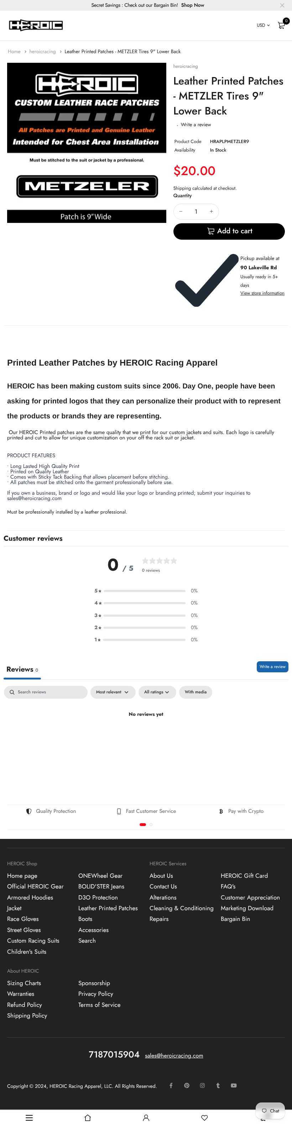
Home (15, 51)
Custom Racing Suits (33, 941)
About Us (161, 876)
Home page (22, 876)
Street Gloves (24, 930)
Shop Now (192, 5)
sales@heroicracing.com (174, 1056)
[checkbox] (195, 692)
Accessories (93, 930)
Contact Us (163, 886)
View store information (262, 293)
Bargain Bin (235, 919)
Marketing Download (247, 908)
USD (261, 25)
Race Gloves (23, 919)
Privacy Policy (95, 994)
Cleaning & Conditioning (182, 908)
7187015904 (114, 1054)
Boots (85, 919)
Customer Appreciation (250, 897)
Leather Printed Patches (108, 908)
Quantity (182, 195)
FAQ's (228, 886)
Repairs (159, 919)
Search (87, 941)
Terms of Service (99, 1005)
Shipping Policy (27, 1016)
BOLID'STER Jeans (101, 886)
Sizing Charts (24, 983)
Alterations (163, 897)
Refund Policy (24, 1005)
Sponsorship (94, 983)
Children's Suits (26, 952)
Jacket (14, 908)
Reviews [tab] (22, 669)
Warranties (20, 994)
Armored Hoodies (30, 897)
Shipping (182, 188)
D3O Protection (98, 897)
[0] (281, 25)
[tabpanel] (146, 739)
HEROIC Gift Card (244, 876)
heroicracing (43, 51)
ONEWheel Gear (100, 876)
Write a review (196, 124)
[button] (146, 591)
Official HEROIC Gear (35, 886)
